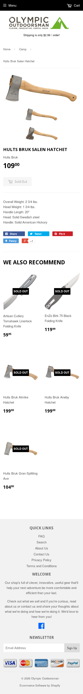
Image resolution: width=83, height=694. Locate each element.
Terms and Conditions (41, 566)
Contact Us (41, 554)
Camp (22, 49)
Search (42, 542)
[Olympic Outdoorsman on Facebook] (41, 627)
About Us (41, 548)
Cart (76, 5)
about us (11, 606)
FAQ (41, 536)
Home (6, 49)
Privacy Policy (41, 560)
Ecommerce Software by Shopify (40, 685)
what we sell (30, 601)
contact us (28, 606)
